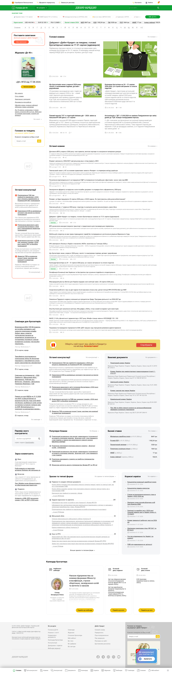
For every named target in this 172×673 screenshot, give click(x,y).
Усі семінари (36, 419)
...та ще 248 (58, 496)
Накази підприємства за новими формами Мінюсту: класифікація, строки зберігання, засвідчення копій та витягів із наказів (84, 580)
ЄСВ (94, 22)
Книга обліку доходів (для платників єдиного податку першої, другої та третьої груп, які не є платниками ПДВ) (83, 485)
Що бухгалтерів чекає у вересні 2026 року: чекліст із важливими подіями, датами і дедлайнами (65, 86)
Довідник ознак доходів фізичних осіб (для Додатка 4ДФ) (141, 503)
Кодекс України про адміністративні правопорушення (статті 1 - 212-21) (133, 372)
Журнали (71, 633)
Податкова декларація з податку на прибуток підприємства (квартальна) (73, 460)
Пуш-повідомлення (101, 635)
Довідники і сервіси (55, 645)
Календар (84, 670)
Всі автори (71, 646)
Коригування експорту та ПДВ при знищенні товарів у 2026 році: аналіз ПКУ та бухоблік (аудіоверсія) (75, 400)
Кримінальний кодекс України (121, 399)
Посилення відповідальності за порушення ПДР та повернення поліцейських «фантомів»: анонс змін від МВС (88, 180)
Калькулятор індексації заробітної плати (141, 482)
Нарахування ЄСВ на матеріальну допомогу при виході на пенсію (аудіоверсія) (75, 376)
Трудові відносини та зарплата (63, 500)
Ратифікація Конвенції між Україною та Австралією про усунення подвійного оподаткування (82, 272)
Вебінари (119, 670)
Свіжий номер (100, 630)
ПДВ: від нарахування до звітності (139, 544)
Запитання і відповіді (22, 99)
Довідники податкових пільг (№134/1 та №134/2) (141, 529)
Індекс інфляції (149, 22)
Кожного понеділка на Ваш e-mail (27, 137)
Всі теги (70, 641)
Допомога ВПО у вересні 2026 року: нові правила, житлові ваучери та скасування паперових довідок (85, 151)
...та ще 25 (57, 546)
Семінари (71, 630)
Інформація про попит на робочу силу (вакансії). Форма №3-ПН (74, 503)
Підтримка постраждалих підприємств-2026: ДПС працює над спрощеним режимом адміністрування (85, 328)
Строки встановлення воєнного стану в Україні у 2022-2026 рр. (141, 495)
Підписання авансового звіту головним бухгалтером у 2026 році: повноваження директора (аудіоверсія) (75, 388)
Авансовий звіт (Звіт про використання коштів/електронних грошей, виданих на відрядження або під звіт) (80, 537)
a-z (142, 28)
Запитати (148, 659)
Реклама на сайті (101, 641)
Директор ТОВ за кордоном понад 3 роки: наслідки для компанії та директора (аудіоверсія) (75, 412)
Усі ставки (152, 431)
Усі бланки (94, 431)
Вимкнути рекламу (67, 2)
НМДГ (134, 22)
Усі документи (150, 357)
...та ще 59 (57, 530)
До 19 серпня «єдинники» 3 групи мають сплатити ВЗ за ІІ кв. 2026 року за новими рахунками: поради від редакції (28, 112)
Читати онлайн (28, 87)
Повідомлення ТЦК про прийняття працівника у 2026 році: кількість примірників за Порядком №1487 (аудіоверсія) (73, 364)
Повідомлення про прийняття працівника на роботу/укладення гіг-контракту (79, 509)
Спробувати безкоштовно (24, 2)
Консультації (52, 643)
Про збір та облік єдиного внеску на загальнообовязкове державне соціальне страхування (130, 409)
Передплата (99, 633)
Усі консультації (92, 357)
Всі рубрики (72, 644)
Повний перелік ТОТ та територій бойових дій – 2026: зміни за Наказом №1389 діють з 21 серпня (72, 116)
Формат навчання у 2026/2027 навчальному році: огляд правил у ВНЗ (73, 161)
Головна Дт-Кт (22, 8)
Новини (45, 670)
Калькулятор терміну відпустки (138, 488)
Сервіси (96, 670)
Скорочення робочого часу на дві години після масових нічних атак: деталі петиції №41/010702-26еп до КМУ (87, 290)
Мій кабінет (72, 638)
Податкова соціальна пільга (120, 449)
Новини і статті (53, 633)
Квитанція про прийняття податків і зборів (67, 493)
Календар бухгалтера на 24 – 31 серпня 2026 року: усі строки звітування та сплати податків (121, 86)
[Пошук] (39, 438)
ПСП (121, 22)
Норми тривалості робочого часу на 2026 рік (142, 521)
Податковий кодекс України (120, 363)
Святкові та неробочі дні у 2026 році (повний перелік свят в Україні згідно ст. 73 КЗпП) (141, 512)
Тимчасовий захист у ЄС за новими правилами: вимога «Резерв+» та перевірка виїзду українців (83, 170)
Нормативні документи (52, 636)
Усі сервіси (152, 476)
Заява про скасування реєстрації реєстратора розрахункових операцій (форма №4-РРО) (83, 544)
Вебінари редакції (54, 648)
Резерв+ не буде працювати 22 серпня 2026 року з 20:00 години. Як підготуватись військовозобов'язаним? (87, 199)
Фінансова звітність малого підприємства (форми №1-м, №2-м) (74, 465)
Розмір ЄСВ (114, 440)
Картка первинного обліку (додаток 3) (65, 527)
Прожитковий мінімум (118, 445)
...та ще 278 (58, 512)
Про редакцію (100, 638)
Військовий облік (58, 516)
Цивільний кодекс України (119, 382)
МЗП (82, 22)
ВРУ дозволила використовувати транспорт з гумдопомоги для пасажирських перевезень (81, 226)
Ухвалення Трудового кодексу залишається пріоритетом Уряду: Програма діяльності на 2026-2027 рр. (85, 299)
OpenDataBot (29, 442)
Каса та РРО (56, 534)
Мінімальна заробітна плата (120, 436)
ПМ (109, 22)
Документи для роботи (23, 102)
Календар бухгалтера (55, 640)
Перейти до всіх (118, 610)
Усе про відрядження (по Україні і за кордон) (140, 537)
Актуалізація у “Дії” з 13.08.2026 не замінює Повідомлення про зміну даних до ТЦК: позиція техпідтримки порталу (130, 116)
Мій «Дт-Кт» (153, 17)
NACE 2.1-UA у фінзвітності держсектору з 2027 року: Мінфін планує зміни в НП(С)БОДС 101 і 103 (83, 318)
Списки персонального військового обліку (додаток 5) (71, 519)
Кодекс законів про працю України (122, 391)
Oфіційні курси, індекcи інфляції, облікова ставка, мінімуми (26, 106)
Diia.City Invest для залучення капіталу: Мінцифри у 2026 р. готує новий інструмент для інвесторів (84, 309)
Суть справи (19, 96)
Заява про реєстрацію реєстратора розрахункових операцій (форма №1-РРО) (79, 541)
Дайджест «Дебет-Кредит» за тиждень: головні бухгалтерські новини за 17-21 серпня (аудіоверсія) (74, 43)
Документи (72, 670)
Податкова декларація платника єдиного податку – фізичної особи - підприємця (73, 447)
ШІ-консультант (32, 670)
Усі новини (152, 146)
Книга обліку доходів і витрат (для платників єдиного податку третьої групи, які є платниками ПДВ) (81, 490)
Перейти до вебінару (85, 610)
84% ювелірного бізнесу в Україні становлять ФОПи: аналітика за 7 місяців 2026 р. (78, 244)
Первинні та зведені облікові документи (66, 482)
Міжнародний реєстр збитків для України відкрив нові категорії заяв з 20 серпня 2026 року (81, 282)
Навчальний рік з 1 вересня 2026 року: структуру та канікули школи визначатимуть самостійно (83, 207)
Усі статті (37, 119)
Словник (17, 28)
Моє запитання (21, 42)
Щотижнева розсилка (102, 644)
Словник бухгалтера (75, 635)
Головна (18, 670)
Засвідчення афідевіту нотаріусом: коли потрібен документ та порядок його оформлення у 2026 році (85, 189)
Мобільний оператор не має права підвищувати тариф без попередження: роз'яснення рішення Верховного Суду (89, 234)
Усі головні (152, 37)
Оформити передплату (47, 2)
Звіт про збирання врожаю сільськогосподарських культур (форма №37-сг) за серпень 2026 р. (117, 581)
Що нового (19, 93)
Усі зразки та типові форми (105, 476)
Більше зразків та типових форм (82, 550)
